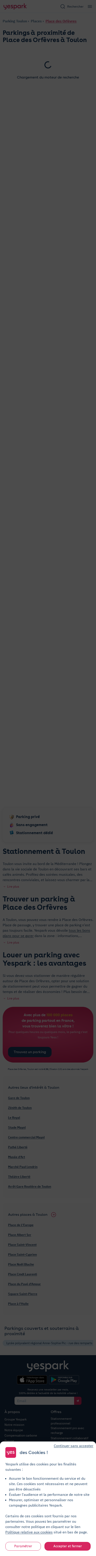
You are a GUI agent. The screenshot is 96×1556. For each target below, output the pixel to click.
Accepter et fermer (67, 1546)
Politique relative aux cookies (29, 1532)
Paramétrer (23, 1546)
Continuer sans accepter (73, 1445)
